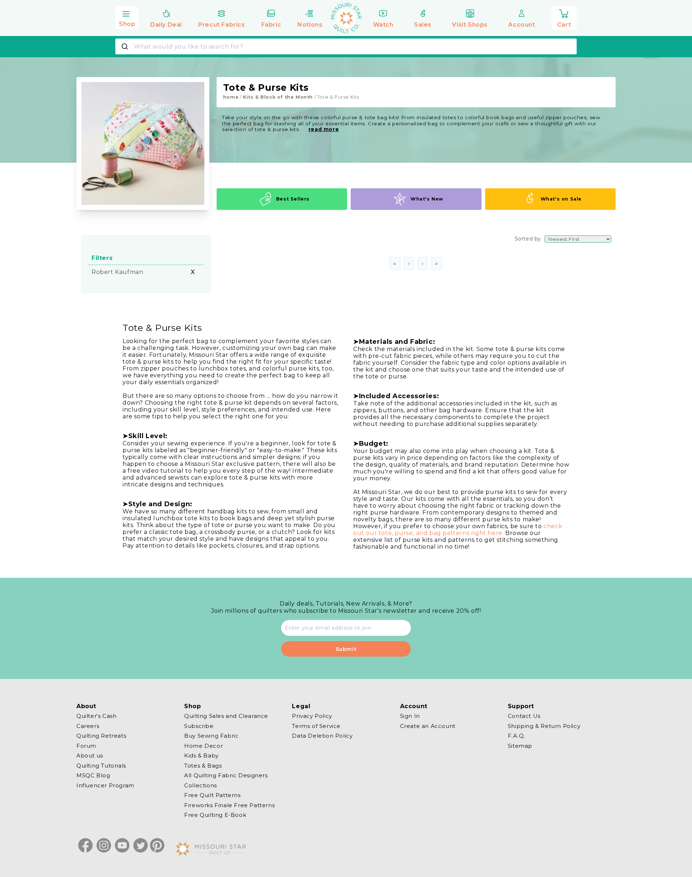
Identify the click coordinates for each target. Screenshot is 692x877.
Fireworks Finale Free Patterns (229, 804)
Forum (86, 745)
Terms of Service (316, 725)
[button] (127, 16)
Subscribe (198, 725)
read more (324, 129)
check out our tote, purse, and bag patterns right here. (457, 529)
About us (89, 755)
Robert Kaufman (117, 272)
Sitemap (520, 745)
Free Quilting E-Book (215, 814)
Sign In (410, 716)
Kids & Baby (201, 755)
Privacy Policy (312, 716)
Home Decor (203, 745)
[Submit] (125, 46)
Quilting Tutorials (101, 765)
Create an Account (428, 725)
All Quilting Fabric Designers (225, 775)
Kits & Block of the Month (278, 97)
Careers (87, 725)
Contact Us (524, 716)
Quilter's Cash (96, 716)
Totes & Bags (203, 765)
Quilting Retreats (101, 735)
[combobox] (346, 46)
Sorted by (528, 238)
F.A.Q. (516, 735)
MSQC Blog (93, 775)
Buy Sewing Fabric (211, 735)
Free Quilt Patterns (212, 795)
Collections (200, 785)
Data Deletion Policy (322, 735)
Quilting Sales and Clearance (226, 716)
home (231, 97)
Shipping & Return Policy (544, 725)
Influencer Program (105, 785)
